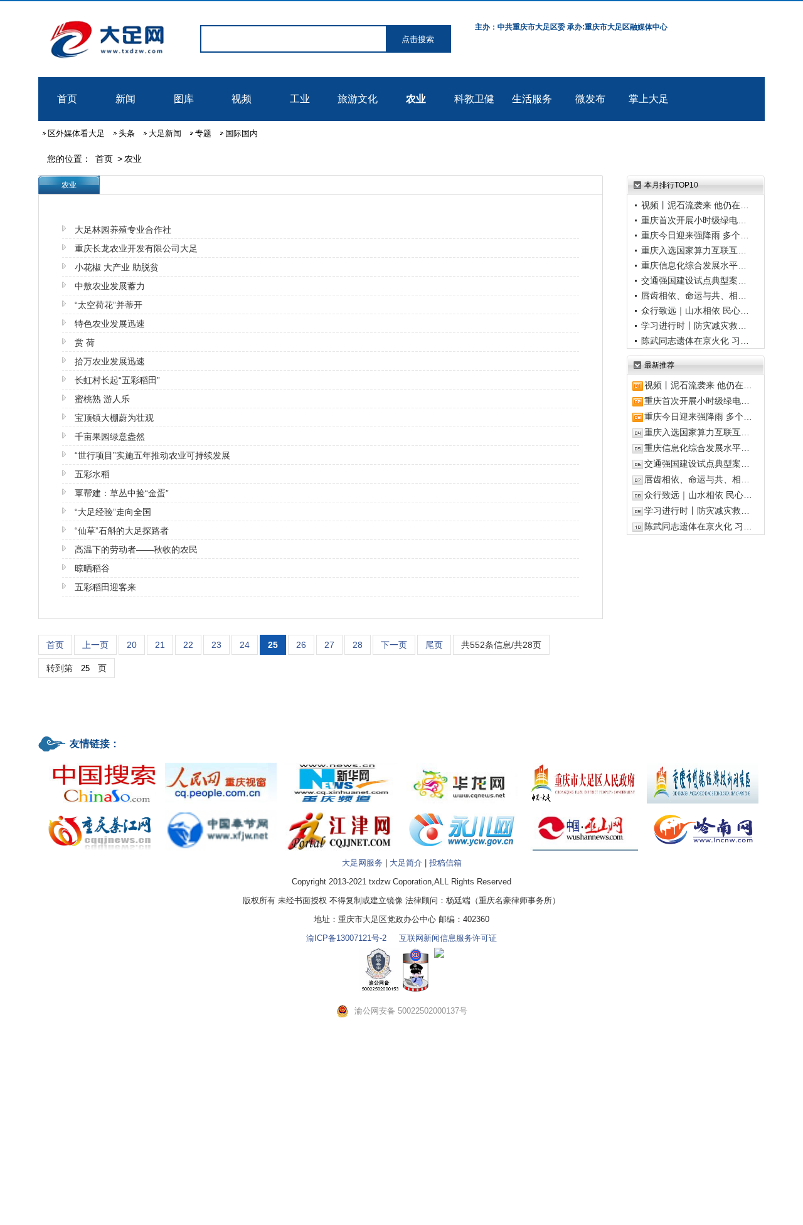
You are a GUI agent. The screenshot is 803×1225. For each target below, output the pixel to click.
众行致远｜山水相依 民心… (695, 310)
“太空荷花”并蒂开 (108, 305)
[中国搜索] (100, 763)
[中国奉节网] (221, 810)
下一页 (394, 645)
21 (160, 645)
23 (216, 645)
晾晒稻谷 (92, 568)
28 (358, 645)
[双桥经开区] (703, 763)
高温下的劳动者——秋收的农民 (136, 549)
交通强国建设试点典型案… (694, 280)
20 (132, 645)
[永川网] (462, 810)
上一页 (95, 645)
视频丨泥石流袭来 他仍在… (695, 205)
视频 (241, 98)
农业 (416, 98)
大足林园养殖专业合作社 (123, 230)
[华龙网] (462, 763)
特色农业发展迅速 (110, 324)
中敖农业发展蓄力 (110, 286)
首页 (67, 98)
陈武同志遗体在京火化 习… (695, 341)
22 (188, 645)
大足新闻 (165, 133)
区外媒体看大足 (76, 133)
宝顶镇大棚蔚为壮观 (114, 418)
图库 (184, 98)
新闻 (125, 98)
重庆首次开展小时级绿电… (694, 220)
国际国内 (241, 133)
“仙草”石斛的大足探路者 (122, 531)
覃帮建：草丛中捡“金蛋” (122, 493)
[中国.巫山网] (582, 810)
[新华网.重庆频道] (341, 763)
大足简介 (406, 862)
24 (245, 645)
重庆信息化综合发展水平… (694, 265)
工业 (300, 98)
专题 (203, 133)
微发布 (590, 98)
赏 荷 (85, 342)
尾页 (434, 645)
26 (301, 645)
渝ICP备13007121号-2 (346, 938)
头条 (127, 133)
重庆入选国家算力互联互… (694, 250)
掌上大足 (649, 98)
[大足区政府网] (582, 763)
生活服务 (532, 98)
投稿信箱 (445, 862)
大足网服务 (362, 862)
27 (329, 645)
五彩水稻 (92, 474)
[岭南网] (703, 810)
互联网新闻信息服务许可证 (448, 938)
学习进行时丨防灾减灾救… (694, 326)
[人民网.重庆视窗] (221, 763)
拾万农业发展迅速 (110, 361)
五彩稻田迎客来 (105, 587)
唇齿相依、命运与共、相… (694, 295)
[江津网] (341, 810)
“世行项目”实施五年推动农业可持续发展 (152, 455)
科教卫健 (474, 98)
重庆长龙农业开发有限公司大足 (136, 248)
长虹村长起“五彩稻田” (117, 380)
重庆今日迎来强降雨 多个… (695, 235)
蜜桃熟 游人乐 (102, 399)
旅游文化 (358, 98)
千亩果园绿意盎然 (110, 437)
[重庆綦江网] (100, 810)
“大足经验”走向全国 (113, 512)
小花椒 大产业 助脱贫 (117, 267)
